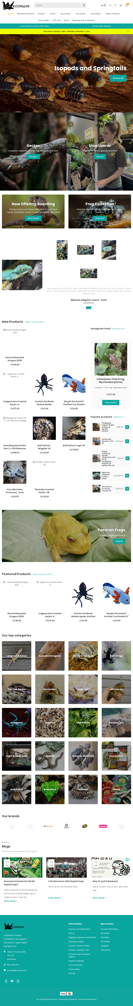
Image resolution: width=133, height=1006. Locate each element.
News (66, 20)
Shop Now (99, 218)
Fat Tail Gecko (8, 676)
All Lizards (106, 676)
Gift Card (57, 20)
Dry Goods (65, 14)
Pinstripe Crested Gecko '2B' (44, 491)
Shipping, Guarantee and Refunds (82, 937)
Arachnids (6, 776)
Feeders (38, 709)
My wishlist (105, 941)
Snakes (38, 742)
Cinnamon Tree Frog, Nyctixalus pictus (111, 380)
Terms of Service (75, 965)
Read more (10, 901)
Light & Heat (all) (9, 742)
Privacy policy (74, 969)
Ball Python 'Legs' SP (74, 445)
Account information (109, 929)
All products (106, 950)
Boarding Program (76, 941)
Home (11, 14)
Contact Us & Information (79, 929)
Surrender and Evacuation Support (79, 955)
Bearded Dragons (42, 642)
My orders (105, 933)
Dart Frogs (106, 642)
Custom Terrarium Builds (78, 945)
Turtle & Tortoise (75, 642)
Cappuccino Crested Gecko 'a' (14, 403)
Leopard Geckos (9, 642)
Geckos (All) (107, 709)
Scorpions (6, 709)
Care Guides (43, 20)
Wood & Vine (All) (75, 742)
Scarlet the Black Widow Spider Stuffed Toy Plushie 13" (83, 616)
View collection (34, 322)
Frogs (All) (72, 676)
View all (99, 156)
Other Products (113, 14)
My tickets (105, 937)
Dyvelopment (91, 999)
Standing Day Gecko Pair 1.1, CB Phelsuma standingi (14, 448)
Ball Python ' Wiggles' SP (44, 447)
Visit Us (71, 933)
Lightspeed (72, 999)
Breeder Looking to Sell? (78, 950)
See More (33, 156)
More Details (33, 218)
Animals (41, 14)
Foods (53, 14)
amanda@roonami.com (17, 970)
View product (111, 402)
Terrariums (81, 14)
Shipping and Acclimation (83, 20)
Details (120, 78)
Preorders (39, 776)
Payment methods (76, 961)
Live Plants (96, 14)
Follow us (118, 329)
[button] (2, 73)
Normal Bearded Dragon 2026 (15, 359)
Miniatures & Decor (26, 14)
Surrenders (39, 676)
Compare (105, 945)
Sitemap (71, 973)
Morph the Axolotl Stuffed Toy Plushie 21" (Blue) (74, 404)
